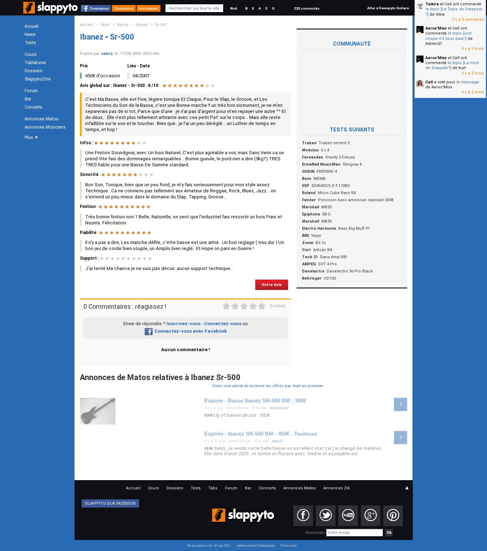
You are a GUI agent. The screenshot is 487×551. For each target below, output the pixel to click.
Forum (31, 90)
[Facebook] (303, 515)
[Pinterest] (393, 515)
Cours (31, 54)
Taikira (432, 4)
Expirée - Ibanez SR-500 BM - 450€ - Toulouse (260, 434)
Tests (30, 42)
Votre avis (272, 284)
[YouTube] (348, 515)
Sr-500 (160, 24)
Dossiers (33, 70)
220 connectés (306, 8)
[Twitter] (325, 515)
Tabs (212, 488)
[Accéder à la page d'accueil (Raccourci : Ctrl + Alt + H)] (51, 11)
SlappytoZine (38, 79)
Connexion (99, 8)
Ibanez (142, 24)
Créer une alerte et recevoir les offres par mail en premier (267, 386)
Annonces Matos (41, 118)
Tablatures (35, 62)
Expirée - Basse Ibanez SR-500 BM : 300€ (255, 401)
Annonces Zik (336, 488)
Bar (28, 99)
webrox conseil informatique (256, 545)
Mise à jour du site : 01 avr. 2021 (209, 545)
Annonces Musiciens (45, 127)
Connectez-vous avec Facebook (190, 331)
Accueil (32, 26)
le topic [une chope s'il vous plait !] (448, 36)
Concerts (33, 107)
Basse (122, 24)
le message (467, 82)
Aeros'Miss (436, 28)
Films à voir (289, 545)
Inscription (148, 8)
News (30, 34)
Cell (429, 82)
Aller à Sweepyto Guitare (388, 8)
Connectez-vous (222, 323)
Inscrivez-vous (183, 323)
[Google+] (370, 515)
